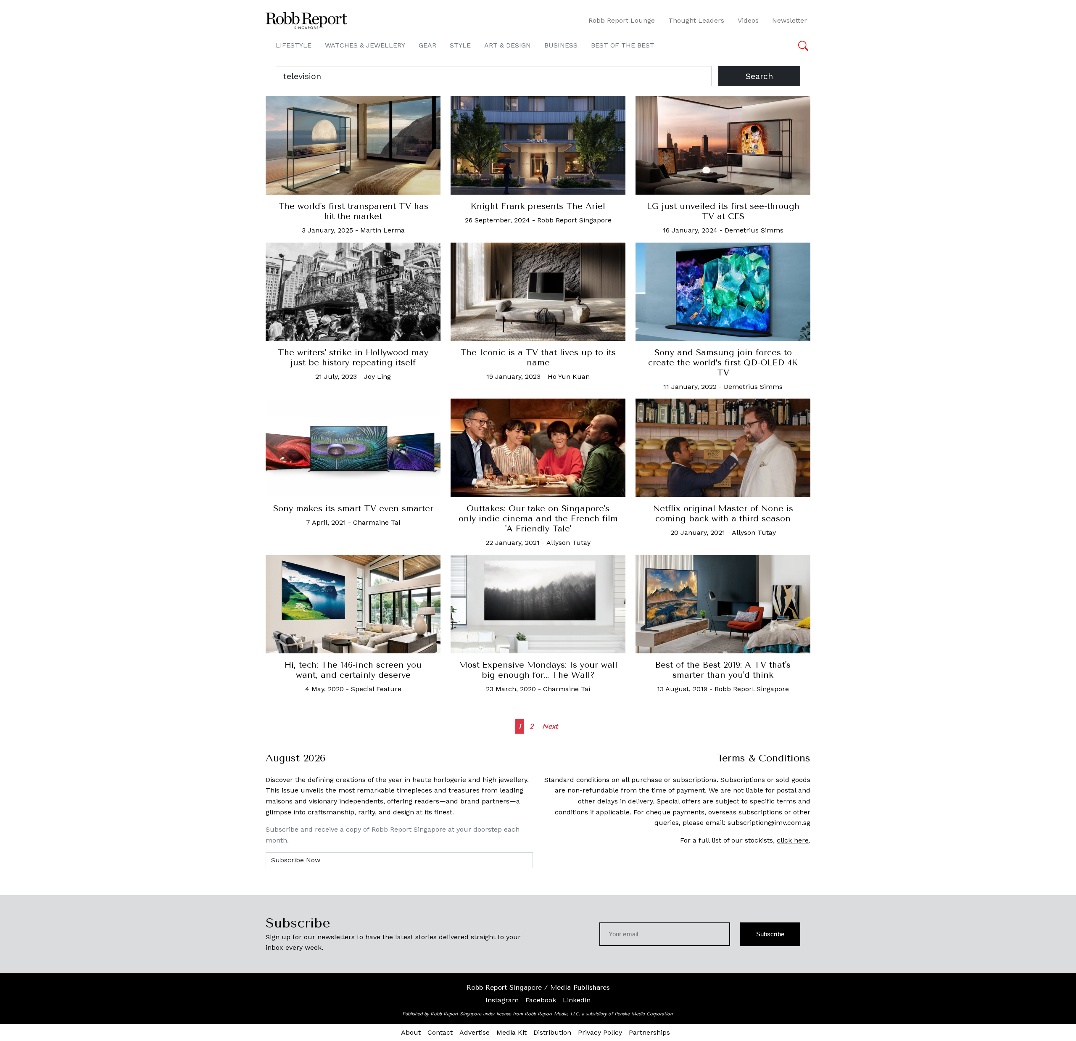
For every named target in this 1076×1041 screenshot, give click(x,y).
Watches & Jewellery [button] (365, 45)
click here (793, 840)
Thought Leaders (696, 20)
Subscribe (770, 934)
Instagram (502, 1000)
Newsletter (789, 20)
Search (759, 76)
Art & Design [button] (507, 45)
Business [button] (561, 45)
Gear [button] (427, 45)
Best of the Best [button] (622, 45)
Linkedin (577, 1000)
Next (550, 726)
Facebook (540, 1000)
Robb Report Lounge (621, 20)
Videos (748, 20)
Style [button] (460, 45)
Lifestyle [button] (293, 45)
